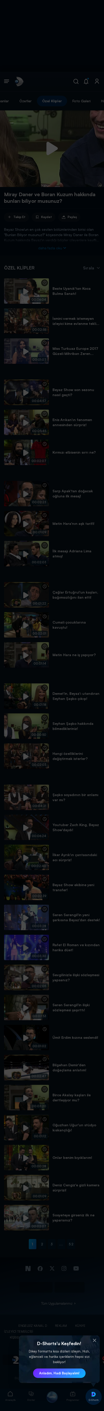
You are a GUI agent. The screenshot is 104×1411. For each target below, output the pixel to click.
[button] (95, 1340)
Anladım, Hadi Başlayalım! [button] (59, 1373)
